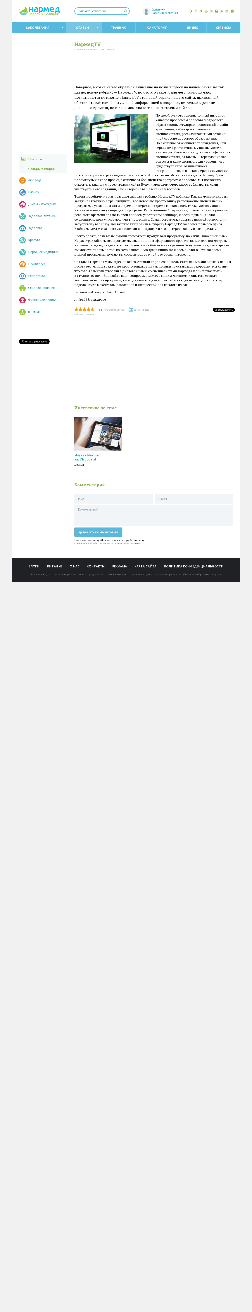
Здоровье (35, 228)
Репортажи (36, 276)
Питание (54, 566)
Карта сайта (145, 566)
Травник (118, 28)
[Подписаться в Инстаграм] (232, 11)
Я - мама (34, 312)
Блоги (34, 566)
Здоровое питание (42, 216)
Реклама (119, 566)
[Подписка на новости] (226, 11)
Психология (36, 264)
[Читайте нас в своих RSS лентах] (221, 11)
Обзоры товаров (41, 169)
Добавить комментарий (98, 532)
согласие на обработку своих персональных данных (106, 543)
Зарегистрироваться (165, 13)
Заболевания (37, 28)
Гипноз (33, 192)
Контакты (96, 566)
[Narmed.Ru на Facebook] (195, 11)
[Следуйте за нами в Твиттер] (201, 11)
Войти (156, 9)
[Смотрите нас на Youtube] (206, 11)
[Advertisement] (153, 70)
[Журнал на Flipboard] (216, 11)
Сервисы (223, 28)
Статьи (82, 28)
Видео (192, 28)
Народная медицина (43, 252)
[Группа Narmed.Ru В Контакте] (190, 11)
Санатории (157, 28)
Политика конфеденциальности (193, 566)
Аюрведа (35, 180)
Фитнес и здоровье (42, 300)
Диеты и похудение (42, 204)
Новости (35, 159)
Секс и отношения (41, 288)
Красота (34, 240)
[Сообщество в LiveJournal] (211, 11)
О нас (75, 566)
